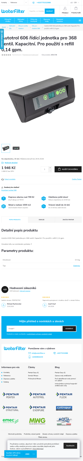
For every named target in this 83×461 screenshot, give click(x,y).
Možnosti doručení (11, 163)
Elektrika (76, 266)
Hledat (49, 11)
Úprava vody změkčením (63, 376)
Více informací (37, 449)
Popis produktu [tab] (15, 220)
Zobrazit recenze (25, 291)
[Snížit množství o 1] (50, 170)
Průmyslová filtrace (34, 379)
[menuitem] (7, 20)
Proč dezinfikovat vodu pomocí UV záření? (65, 380)
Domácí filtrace (33, 376)
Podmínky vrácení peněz (32, 434)
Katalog (6, 382)
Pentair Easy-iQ (33, 373)
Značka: (77, 179)
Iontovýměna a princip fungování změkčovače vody (66, 385)
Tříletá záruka (42, 437)
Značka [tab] (68, 220)
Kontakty (4, 3)
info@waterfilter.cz (38, 353)
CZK (75, 3)
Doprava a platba (9, 379)
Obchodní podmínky (15, 434)
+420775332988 (62, 353)
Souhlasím (70, 446)
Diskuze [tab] (41, 220)
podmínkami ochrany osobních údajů (39, 334)
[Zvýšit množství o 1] (50, 167)
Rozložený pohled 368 (8, 190)
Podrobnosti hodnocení (30, 55)
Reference (14, 3)
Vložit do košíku (70, 169)
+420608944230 (37, 357)
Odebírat (69, 329)
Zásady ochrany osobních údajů (53, 434)
